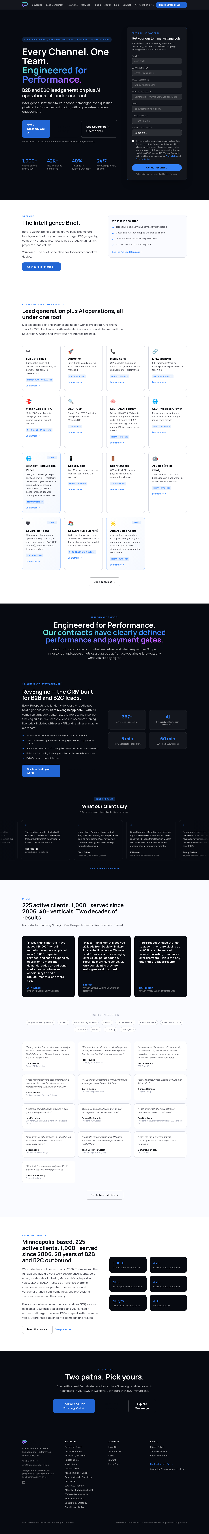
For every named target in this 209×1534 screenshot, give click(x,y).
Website (140, 80)
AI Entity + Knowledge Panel (79, 1489)
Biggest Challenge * (142, 127)
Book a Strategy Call (171, 4)
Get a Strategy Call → (36, 129)
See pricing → (63, 1329)
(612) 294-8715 (146, 4)
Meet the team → (37, 1329)
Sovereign (37, 4)
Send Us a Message (64, 129)
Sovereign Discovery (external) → (167, 1469)
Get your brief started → (41, 266)
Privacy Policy (171, 156)
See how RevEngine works (38, 770)
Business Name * (140, 68)
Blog (116, 4)
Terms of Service (142, 159)
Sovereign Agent (73, 1447)
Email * (135, 104)
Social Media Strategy (76, 1502)
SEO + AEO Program (74, 1485)
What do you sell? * (141, 92)
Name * (135, 56)
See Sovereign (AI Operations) (98, 129)
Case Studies (114, 1451)
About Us (112, 1447)
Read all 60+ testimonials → (104, 868)
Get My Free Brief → (157, 167)
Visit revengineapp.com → (82, 770)
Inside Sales (71, 1464)
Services (85, 4)
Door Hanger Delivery (75, 1507)
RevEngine (72, 4)
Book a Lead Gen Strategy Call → (74, 1406)
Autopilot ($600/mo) (75, 1455)
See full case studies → (104, 1195)
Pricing (97, 4)
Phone (140, 116)
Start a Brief (113, 1464)
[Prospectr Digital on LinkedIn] (23, 1482)
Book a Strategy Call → (161, 1464)
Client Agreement (159, 1455)
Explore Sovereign (142, 1406)
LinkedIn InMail (72, 1468)
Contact (127, 4)
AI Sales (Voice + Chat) (76, 1472)
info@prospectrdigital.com (35, 1464)
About (107, 4)
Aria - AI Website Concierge (79, 1477)
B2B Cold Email (72, 1459)
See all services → (104, 582)
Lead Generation (54, 4)
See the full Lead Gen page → (127, 251)
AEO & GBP (70, 1481)
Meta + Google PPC (74, 1498)
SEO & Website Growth (76, 1494)
